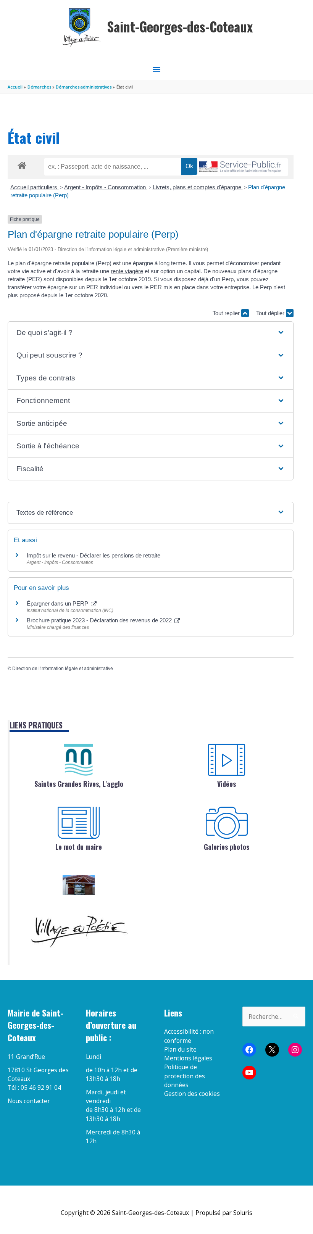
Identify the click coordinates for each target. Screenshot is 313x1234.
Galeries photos (226, 847)
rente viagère (127, 271)
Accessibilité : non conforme (189, 1035)
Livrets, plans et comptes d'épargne (198, 187)
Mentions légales (188, 1058)
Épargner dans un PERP (58, 603)
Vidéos (226, 784)
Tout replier (227, 313)
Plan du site (180, 1049)
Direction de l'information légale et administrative (62, 668)
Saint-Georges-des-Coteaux (180, 26)
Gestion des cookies (192, 1093)
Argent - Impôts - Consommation (105, 187)
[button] (150, 333)
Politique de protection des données (184, 1076)
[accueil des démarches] (22, 164)
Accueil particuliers (34, 187)
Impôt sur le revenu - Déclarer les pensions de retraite (93, 555)
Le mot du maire (78, 847)
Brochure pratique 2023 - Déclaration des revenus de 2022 (100, 620)
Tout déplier (271, 313)
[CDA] (79, 760)
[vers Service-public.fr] (240, 167)
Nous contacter (29, 1101)
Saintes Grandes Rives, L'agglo (78, 784)
